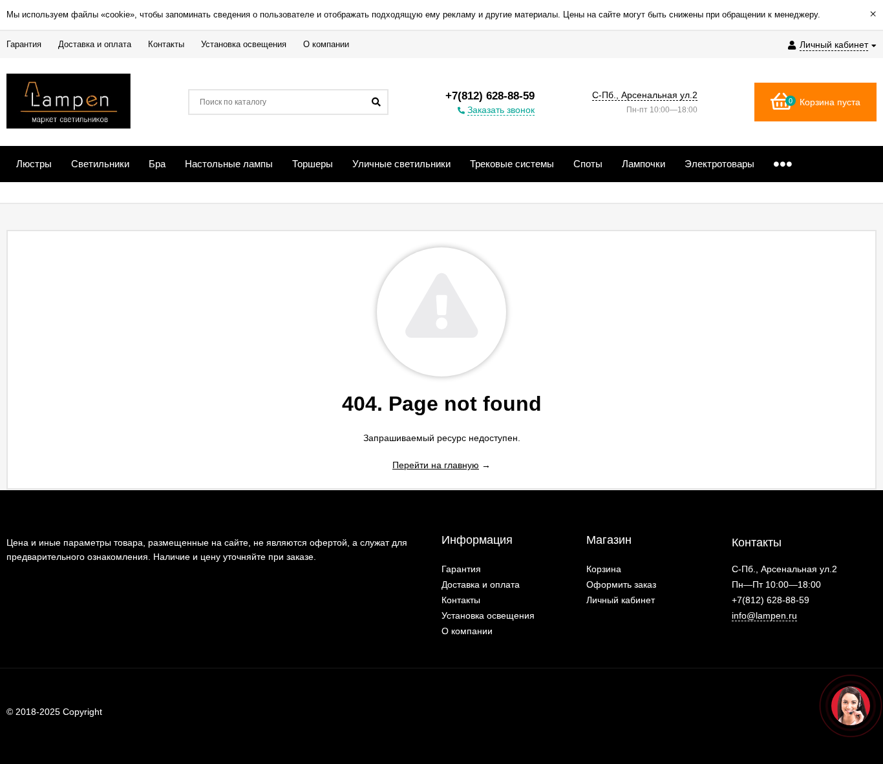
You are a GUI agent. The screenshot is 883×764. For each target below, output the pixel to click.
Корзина (603, 569)
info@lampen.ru (764, 615)
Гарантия (461, 569)
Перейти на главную (435, 465)
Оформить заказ (621, 584)
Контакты (461, 600)
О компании (467, 631)
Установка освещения (488, 615)
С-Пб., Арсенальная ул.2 (644, 95)
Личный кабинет (620, 600)
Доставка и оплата (481, 584)
